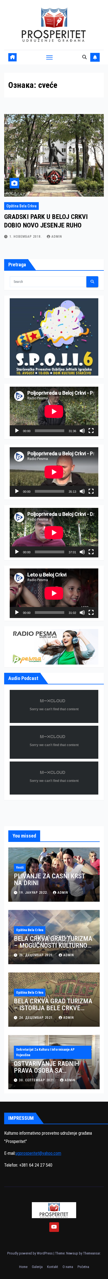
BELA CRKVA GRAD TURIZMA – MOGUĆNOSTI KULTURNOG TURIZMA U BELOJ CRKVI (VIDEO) (53, 949)
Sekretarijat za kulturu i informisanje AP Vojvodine (45, 1052)
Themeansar (91, 1253)
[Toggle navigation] (49, 57)
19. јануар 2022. (34, 893)
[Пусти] (17, 430)
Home (23, 1267)
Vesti (20, 867)
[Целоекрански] (91, 430)
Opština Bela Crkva (21, 206)
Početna (83, 1267)
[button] (84, 57)
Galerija (37, 1267)
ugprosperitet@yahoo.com (38, 1153)
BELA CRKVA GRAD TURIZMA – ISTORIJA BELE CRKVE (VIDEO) (53, 1008)
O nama (68, 1267)
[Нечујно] (82, 430)
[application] (54, 411)
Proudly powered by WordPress (30, 1253)
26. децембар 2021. (37, 955)
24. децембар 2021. (37, 1018)
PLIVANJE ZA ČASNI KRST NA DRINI (49, 879)
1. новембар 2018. (26, 237)
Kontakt (52, 1267)
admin (57, 237)
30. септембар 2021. (37, 1080)
